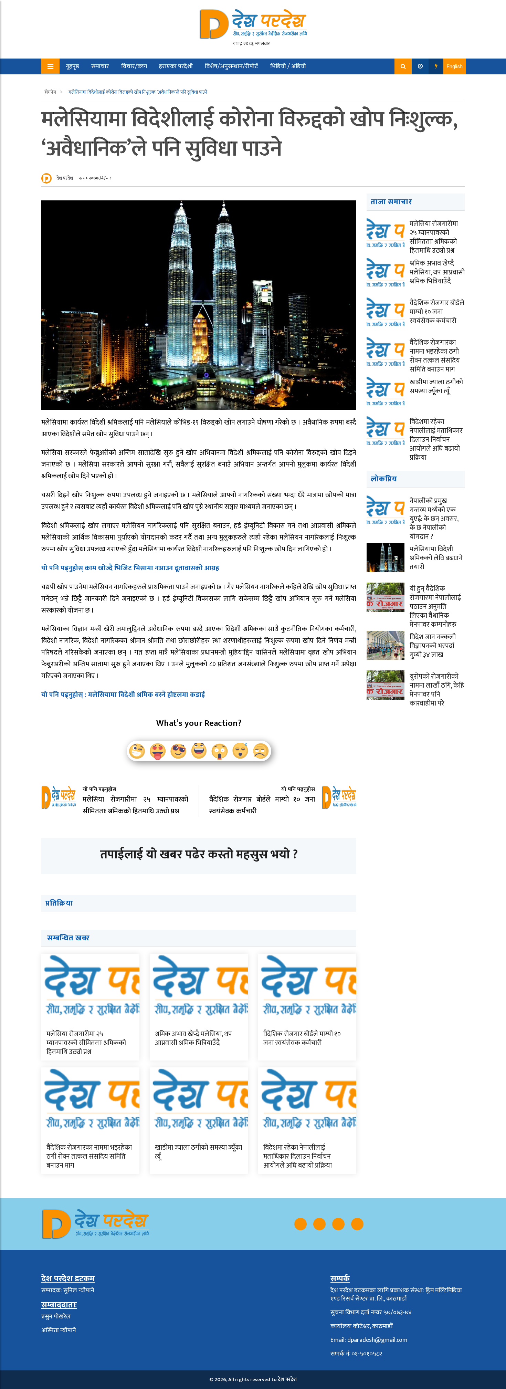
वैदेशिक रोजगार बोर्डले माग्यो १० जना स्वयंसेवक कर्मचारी (302, 1038)
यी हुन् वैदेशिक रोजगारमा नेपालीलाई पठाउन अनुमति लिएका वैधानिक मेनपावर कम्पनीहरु (435, 606)
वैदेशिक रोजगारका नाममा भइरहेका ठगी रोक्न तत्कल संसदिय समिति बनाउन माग (89, 1156)
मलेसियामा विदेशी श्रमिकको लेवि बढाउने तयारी (436, 558)
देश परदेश (64, 178)
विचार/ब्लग (134, 66)
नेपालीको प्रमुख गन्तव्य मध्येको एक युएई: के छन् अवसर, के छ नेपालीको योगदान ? (434, 519)
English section (80, 82)
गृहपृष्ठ (72, 66)
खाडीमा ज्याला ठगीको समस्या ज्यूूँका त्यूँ (198, 1152)
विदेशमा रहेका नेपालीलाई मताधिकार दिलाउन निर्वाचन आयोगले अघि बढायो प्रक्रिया (297, 1156)
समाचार (100, 66)
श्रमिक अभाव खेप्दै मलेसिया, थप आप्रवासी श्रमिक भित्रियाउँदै (193, 1038)
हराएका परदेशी (176, 66)
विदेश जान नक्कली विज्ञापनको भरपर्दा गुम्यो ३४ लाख (433, 646)
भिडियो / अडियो (288, 66)
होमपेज (50, 92)
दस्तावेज (121, 82)
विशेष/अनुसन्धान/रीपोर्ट (231, 66)
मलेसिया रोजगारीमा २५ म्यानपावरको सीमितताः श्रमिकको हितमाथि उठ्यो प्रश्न (86, 1043)
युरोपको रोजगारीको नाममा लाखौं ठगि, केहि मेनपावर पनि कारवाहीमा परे (437, 690)
